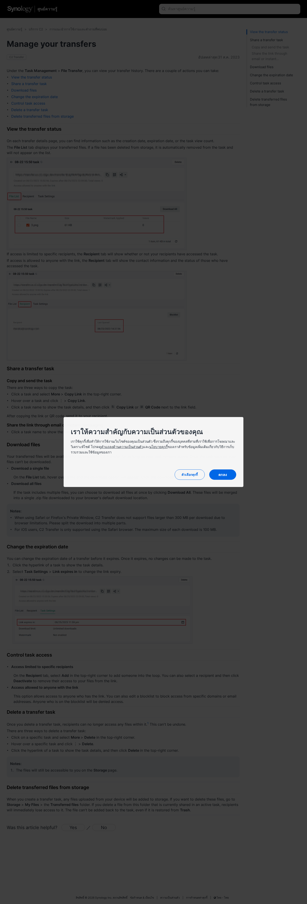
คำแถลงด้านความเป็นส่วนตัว (122, 447)
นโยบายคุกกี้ (158, 447)
